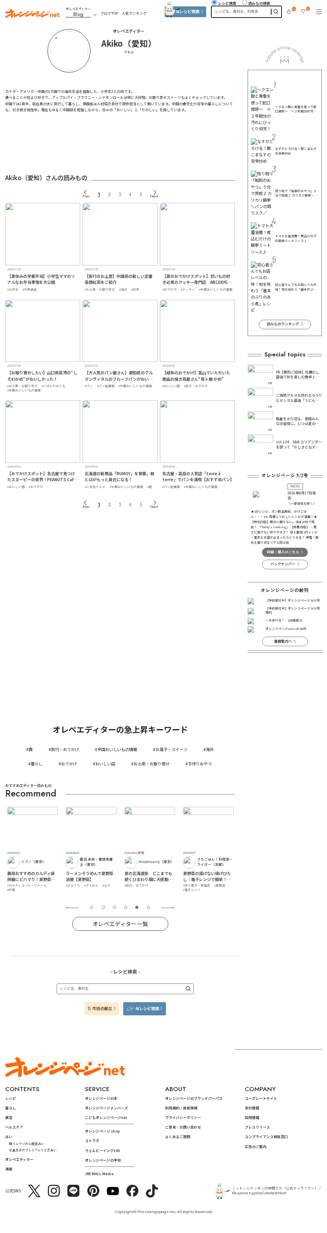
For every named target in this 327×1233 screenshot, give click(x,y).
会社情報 (252, 1108)
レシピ (10, 1098)
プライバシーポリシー (183, 1117)
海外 (210, 749)
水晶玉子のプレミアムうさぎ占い (33, 1150)
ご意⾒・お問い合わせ (183, 1127)
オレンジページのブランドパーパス (194, 1098)
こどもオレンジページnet (106, 1117)
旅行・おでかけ (65, 749)
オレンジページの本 (101, 1098)
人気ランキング (134, 13)
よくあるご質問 (177, 1136)
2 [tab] (103, 907)
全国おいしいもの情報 (117, 749)
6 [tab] (148, 907)
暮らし (37, 764)
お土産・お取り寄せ (151, 764)
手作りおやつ (200, 764)
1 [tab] (91, 907)
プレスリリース (257, 1127)
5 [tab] (136, 907)
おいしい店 (105, 764)
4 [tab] (125, 907)
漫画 (8, 1169)
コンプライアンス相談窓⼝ (266, 1136)
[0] (289, 11)
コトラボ (92, 1140)
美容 (8, 1117)
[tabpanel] (33, 849)
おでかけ (69, 764)
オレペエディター (19, 1159)
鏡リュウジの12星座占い (26, 1143)
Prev (86, 196)
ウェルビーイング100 (102, 1150)
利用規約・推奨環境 (181, 1108)
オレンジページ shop (102, 1131)
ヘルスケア (14, 1127)
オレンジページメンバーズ (106, 1108)
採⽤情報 (252, 1117)
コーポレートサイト (261, 1098)
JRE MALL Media (99, 1173)
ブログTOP (109, 13)
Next (154, 196)
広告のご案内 (255, 1146)
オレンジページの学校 (103, 1160)
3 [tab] (114, 907)
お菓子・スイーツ (171, 749)
